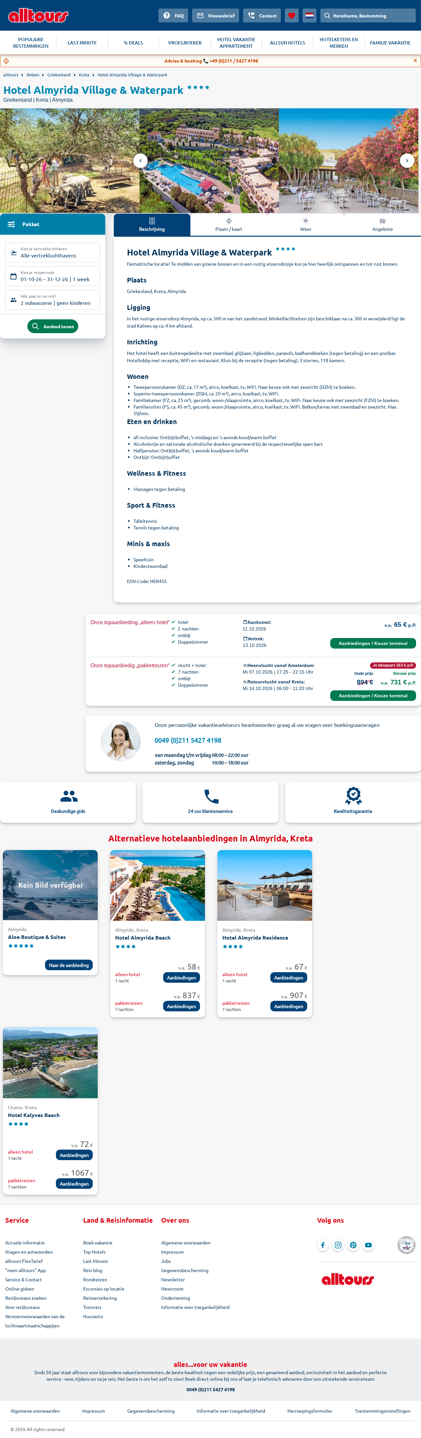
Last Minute (95, 1261)
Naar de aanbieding (69, 965)
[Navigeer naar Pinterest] (353, 1245)
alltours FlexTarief (24, 1261)
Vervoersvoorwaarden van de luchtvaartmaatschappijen (35, 1320)
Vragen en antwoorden (29, 1252)
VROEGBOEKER (185, 43)
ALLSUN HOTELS (287, 43)
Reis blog (92, 1270)
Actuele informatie (25, 1242)
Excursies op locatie (103, 1289)
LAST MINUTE (82, 43)
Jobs (166, 1261)
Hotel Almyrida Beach (142, 937)
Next (407, 160)
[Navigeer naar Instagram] (338, 1245)
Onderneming (175, 1298)
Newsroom (172, 1289)
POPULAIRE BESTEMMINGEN (30, 42)
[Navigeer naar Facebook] (323, 1245)
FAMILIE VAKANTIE (390, 43)
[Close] (415, 60)
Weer (305, 229)
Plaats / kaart (228, 229)
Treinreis (92, 1307)
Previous (140, 160)
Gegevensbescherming (185, 1270)
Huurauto (93, 1316)
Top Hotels (94, 1252)
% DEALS (133, 43)
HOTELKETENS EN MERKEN (339, 42)
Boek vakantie (97, 1242)
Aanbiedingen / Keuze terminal (373, 643)
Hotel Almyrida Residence (255, 937)
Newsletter (173, 1279)
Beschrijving (152, 229)
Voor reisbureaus (22, 1307)
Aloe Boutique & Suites (37, 936)
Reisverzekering (100, 1298)
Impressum (172, 1252)
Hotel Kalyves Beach (34, 1114)
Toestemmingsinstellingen (382, 1411)
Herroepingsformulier (310, 1411)
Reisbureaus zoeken (26, 1298)
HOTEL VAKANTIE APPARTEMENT (236, 42)
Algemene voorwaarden (185, 1242)
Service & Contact (23, 1279)
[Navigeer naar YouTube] (368, 1245)
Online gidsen (19, 1289)
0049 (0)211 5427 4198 (188, 740)
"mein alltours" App (25, 1270)
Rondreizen (95, 1279)
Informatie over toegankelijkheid (195, 1307)
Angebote (382, 229)
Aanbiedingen (181, 977)
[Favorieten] (292, 15)
